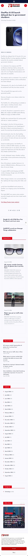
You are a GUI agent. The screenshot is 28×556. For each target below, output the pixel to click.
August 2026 (8, 391)
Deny (14, 552)
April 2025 (7, 447)
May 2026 (7, 402)
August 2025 (8, 433)
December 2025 (9, 419)
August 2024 (8, 475)
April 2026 (7, 405)
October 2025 (8, 426)
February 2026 (8, 412)
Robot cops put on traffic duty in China (12, 351)
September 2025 (9, 430)
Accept (14, 548)
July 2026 (7, 395)
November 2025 (9, 423)
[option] (14, 517)
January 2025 (8, 458)
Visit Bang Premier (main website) (10, 202)
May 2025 (7, 444)
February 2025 (8, 454)
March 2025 (8, 451)
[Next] (24, 503)
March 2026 (8, 409)
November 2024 (9, 465)
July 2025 (7, 437)
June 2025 (7, 440)
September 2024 (9, 472)
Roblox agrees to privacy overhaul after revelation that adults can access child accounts (12, 358)
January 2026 (8, 416)
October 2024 (8, 468)
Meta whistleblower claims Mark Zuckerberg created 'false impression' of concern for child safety (14, 373)
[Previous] (21, 503)
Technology (3, 20)
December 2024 (9, 461)
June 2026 (7, 398)
